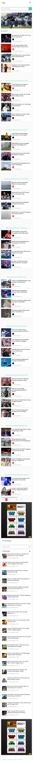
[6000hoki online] (21, 532)
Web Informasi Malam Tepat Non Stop (16, 425)
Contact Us (10, 759)
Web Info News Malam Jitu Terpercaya (16, 228)
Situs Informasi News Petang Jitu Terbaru (16, 475)
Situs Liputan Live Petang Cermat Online (16, 81)
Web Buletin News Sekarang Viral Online (16, 375)
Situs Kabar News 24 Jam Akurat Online (17, 130)
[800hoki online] (11, 526)
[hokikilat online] (21, 507)
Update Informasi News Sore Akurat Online (16, 179)
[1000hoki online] (11, 513)
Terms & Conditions (17, 759)
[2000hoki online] (21, 526)
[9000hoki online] (21, 520)
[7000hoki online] (11, 520)
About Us (4, 759)
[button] (3, 20)
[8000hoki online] (11, 507)
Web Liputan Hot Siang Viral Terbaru (16, 326)
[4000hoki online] (11, 532)
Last (21, 499)
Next (17, 499)
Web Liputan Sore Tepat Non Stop (16, 277)
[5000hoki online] (21, 513)
